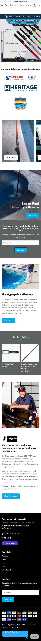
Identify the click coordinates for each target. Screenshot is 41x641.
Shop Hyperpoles (10, 496)
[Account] (34, 5)
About (4, 563)
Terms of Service (17, 628)
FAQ (3, 566)
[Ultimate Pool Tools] (20, 5)
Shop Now (32, 215)
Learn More (8, 320)
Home (3, 625)
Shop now (8, 58)
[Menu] (2, 5)
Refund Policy (6, 628)
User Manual (6, 570)
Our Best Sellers (21, 337)
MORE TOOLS (21, 625)
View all (20, 340)
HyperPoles (11, 625)
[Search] (7, 5)
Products (5, 556)
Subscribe (20, 250)
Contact (4, 559)
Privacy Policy (32, 625)
